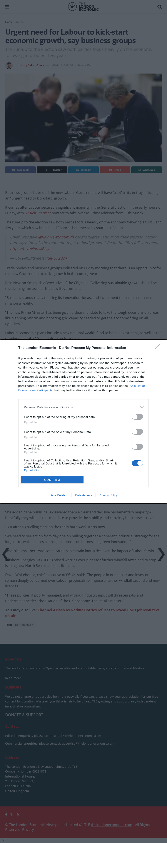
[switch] (137, 417)
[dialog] (83, 421)
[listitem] (83, 407)
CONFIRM (52, 479)
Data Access (83, 495)
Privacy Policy (108, 495)
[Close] (158, 348)
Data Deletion (59, 495)
